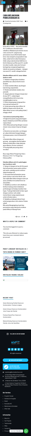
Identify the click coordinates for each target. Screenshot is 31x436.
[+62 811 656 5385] (6, 367)
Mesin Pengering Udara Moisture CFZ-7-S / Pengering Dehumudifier (14, 156)
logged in (14, 227)
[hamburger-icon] (3, 2)
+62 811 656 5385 (14, 366)
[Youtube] (15, 349)
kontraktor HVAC (9, 46)
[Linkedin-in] (22, 349)
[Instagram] (12, 349)
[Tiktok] (18, 349)
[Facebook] (9, 349)
